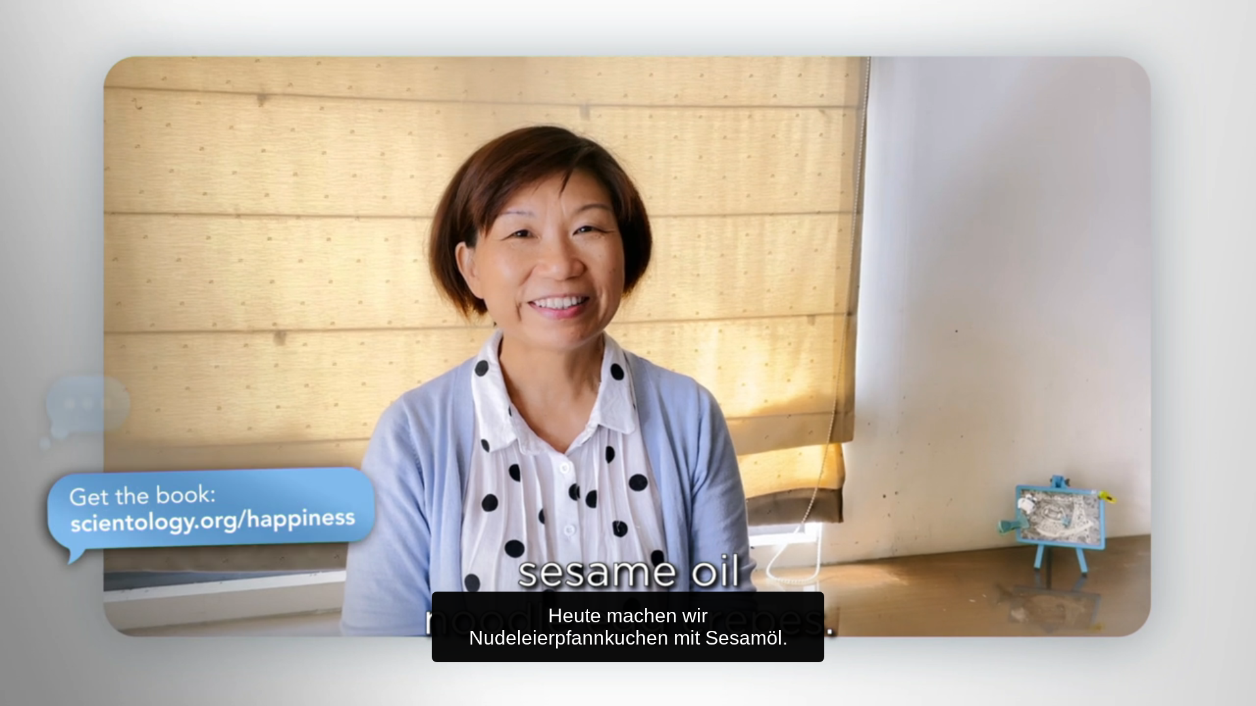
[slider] (653, 693)
